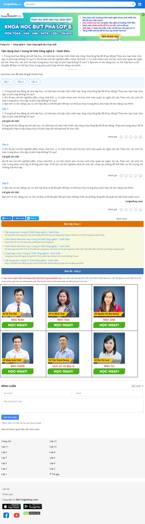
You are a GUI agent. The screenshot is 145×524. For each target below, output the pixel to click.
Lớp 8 (52, 452)
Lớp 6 (52, 457)
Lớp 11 (4, 446)
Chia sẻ (8, 218)
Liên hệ (5, 489)
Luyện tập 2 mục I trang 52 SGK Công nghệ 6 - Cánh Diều (33, 253)
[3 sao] (136, 218)
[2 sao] (133, 218)
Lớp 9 (4, 452)
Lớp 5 (4, 463)
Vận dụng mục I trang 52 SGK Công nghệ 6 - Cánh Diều (31, 260)
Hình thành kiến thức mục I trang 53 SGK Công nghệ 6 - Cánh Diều (37, 246)
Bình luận (20, 218)
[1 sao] (129, 218)
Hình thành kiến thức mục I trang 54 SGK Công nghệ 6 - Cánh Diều (37, 239)
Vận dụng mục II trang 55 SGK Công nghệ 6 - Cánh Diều (32, 232)
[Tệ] (126, 137)
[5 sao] (143, 218)
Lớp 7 (4, 457)
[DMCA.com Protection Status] (31, 515)
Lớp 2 (52, 468)
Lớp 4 (52, 463)
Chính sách (7, 494)
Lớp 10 (53, 446)
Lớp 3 (4, 468)
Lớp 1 (4, 474)
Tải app (55, 474)
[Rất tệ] (121, 137)
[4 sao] (139, 218)
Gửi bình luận (10, 417)
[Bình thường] (131, 137)
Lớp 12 (53, 441)
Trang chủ (6, 441)
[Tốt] (135, 137)
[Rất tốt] (140, 137)
